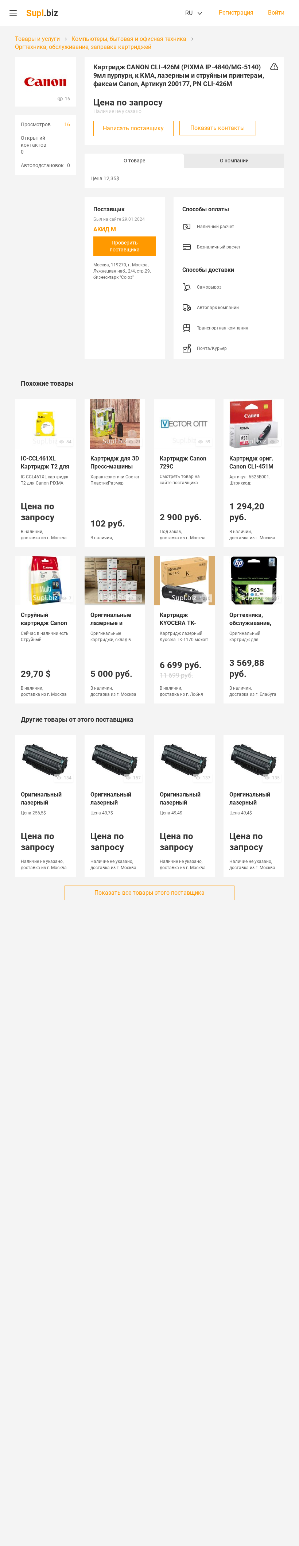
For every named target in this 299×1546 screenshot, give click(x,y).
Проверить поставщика (125, 246)
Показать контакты (217, 127)
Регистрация (236, 13)
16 (67, 124)
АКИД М (104, 229)
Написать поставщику (133, 128)
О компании (234, 160)
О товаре (134, 160)
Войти (276, 13)
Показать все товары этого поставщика (149, 892)
